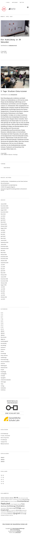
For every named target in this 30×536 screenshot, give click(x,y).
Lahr (10, 510)
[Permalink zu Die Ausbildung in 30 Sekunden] (15, 36)
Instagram (14, 2)
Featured (5, 503)
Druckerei (15, 501)
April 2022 (3, 236)
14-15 (2, 315)
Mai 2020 (3, 250)
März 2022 (3, 238)
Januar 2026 (3, 204)
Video (2, 52)
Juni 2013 (3, 299)
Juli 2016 (3, 293)
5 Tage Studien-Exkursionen (14, 91)
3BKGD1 (2, 331)
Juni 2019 (3, 266)
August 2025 (4, 210)
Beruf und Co (10, 501)
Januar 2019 (3, 276)
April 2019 (3, 270)
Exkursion (10, 154)
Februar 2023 (4, 224)
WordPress (19, 531)
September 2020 (5, 248)
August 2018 (3, 285)
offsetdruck (10, 512)
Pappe (14, 511)
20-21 (2, 325)
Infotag (18, 508)
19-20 (2, 323)
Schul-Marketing (4, 513)
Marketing (18, 510)
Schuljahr (3, 375)
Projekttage (3, 371)
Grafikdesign (4, 357)
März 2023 (3, 222)
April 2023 (3, 220)
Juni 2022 (3, 232)
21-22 (2, 154)
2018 (19, 498)
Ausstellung (3, 345)
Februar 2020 (4, 254)
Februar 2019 (3, 274)
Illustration (20, 506)
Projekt (2, 369)
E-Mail (8, 2)
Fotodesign (15, 154)
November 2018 (4, 281)
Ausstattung (3, 343)
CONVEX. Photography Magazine (8, 187)
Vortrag (5, 52)
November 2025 (4, 205)
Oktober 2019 (4, 260)
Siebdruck (10, 513)
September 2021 (4, 242)
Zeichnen (11, 515)
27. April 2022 (3, 51)
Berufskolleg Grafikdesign (18, 528)
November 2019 (4, 258)
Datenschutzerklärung (15, 529)
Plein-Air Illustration (5, 183)
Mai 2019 (3, 268)
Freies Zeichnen (4, 355)
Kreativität (5, 510)
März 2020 (3, 252)
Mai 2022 (3, 234)
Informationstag (4, 359)
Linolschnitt (13, 510)
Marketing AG (4, 365)
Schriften (24, 511)
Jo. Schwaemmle (13, 94)
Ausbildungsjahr (4, 341)
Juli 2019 (3, 264)
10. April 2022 (3, 153)
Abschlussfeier (25, 498)
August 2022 (4, 228)
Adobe (7, 499)
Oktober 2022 (4, 226)
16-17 (2, 317)
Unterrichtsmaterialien (6, 379)
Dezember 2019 (4, 256)
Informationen (3, 508)
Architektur (10, 499)
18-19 (2, 321)
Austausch (3, 347)
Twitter (22, 2)
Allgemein (3, 339)
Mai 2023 (3, 218)
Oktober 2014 (4, 297)
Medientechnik (4, 367)
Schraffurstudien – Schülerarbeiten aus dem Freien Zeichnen (14, 181)
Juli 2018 (3, 287)
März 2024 (3, 214)
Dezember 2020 (4, 246)
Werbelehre (3, 388)
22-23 (2, 329)
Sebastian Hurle (13, 45)
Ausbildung (15, 499)
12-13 (2, 313)
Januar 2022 (3, 240)
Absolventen (3, 337)
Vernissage (3, 381)
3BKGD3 (3, 335)
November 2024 (4, 212)
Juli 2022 (3, 230)
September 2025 (5, 208)
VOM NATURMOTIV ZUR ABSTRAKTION (9, 185)
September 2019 (4, 262)
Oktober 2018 (4, 283)
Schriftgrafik (3, 373)
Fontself (11, 504)
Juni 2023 (3, 216)
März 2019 (3, 272)
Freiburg (19, 504)
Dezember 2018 (4, 278)
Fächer (2, 351)
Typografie (3, 377)
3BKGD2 (6, 154)
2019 (21, 498)
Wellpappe (3, 515)
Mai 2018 (3, 291)
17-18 (2, 319)
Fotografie (15, 504)
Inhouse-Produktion (5, 361)
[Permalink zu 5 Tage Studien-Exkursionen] (15, 88)
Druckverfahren (23, 501)
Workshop (3, 389)
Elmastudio (18, 532)
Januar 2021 (3, 244)
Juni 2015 (3, 295)
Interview (3, 363)
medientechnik (3, 511)
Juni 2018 (3, 289)
